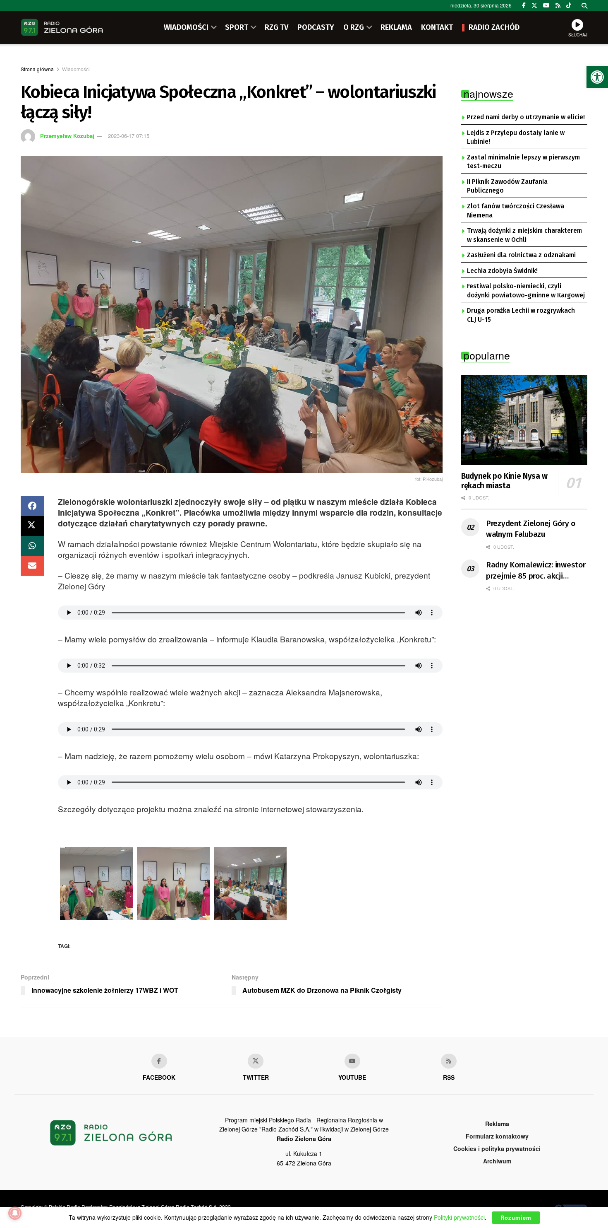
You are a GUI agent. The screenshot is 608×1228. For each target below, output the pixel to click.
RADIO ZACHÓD (494, 27)
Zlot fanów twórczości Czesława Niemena (515, 211)
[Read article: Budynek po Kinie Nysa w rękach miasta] (524, 420)
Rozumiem (515, 1217)
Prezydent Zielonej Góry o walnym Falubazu (530, 529)
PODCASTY (315, 27)
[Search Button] (584, 5)
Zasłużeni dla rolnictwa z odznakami (521, 255)
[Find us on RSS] (557, 5)
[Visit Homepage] (62, 27)
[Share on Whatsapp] (32, 546)
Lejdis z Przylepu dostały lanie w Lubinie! (516, 137)
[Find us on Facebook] (524, 5)
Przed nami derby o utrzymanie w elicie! (526, 117)
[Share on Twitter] (32, 526)
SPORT (236, 27)
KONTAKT (437, 27)
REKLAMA (396, 27)
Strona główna (37, 68)
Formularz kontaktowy (497, 1136)
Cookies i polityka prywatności (497, 1148)
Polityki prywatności (459, 1217)
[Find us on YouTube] (546, 5)
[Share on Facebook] (32, 506)
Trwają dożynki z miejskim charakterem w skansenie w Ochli (524, 235)
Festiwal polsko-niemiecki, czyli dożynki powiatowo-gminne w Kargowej (526, 290)
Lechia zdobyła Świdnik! (502, 271)
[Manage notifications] (15, 1213)
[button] (597, 77)
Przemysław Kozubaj (67, 136)
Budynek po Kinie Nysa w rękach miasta (504, 481)
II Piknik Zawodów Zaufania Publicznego (507, 186)
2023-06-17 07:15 (128, 136)
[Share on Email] (32, 566)
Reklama (497, 1123)
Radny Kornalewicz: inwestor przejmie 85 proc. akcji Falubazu (535, 570)
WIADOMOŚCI (186, 27)
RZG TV (276, 27)
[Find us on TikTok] (568, 5)
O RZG (353, 27)
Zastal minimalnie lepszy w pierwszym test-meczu (523, 162)
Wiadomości (76, 68)
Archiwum (497, 1161)
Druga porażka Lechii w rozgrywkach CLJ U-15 (521, 315)
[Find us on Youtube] (352, 1061)
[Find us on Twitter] (534, 5)
